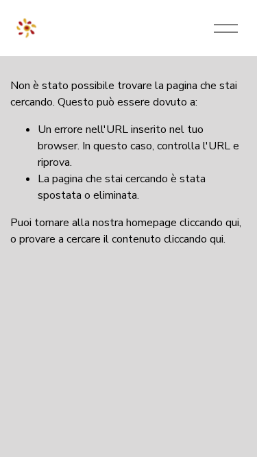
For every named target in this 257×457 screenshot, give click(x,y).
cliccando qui (209, 222)
